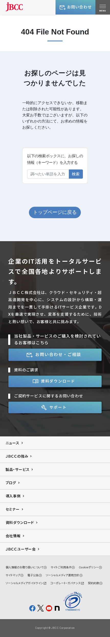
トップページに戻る (55, 212)
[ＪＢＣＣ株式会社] (14, 6)
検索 (76, 174)
